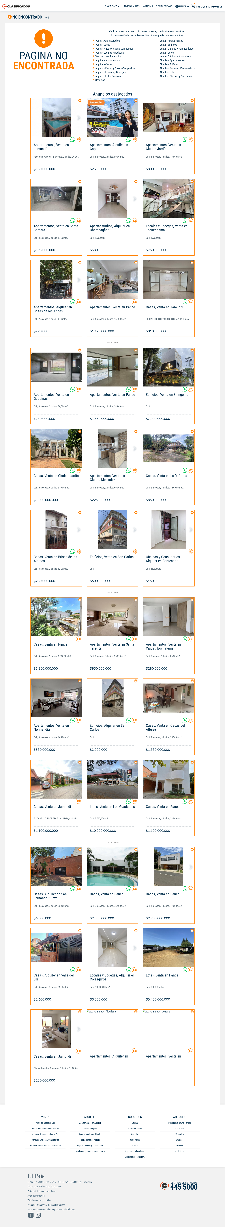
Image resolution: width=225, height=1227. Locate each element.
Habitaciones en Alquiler (90, 1140)
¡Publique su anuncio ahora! (179, 1123)
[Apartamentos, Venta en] (168, 1029)
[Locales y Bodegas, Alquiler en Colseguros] (112, 947)
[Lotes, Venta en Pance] (168, 947)
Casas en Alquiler (90, 1128)
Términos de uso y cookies (39, 1200)
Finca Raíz (111, 6)
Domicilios (135, 1134)
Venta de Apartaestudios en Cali (45, 1134)
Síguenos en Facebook (134, 1151)
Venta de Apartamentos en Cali (45, 1128)
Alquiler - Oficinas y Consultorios (177, 76)
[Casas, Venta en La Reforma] (168, 448)
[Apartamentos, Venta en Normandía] (56, 698)
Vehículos (180, 1134)
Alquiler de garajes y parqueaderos (90, 1151)
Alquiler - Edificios (169, 64)
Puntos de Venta (135, 1128)
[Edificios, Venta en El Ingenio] (168, 367)
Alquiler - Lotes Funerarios (109, 76)
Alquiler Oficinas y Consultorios (90, 1145)
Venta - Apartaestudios (107, 40)
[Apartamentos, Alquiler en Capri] (112, 117)
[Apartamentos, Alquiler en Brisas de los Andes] (56, 279)
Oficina (135, 1123)
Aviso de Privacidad (36, 1195)
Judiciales (179, 1151)
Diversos (179, 1145)
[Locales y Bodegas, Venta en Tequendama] (168, 198)
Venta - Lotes (167, 52)
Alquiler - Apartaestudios (108, 60)
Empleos (179, 1140)
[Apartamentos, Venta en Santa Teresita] (112, 616)
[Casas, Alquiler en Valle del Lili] (56, 947)
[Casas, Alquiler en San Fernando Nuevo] (56, 866)
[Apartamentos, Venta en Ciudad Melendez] (112, 448)
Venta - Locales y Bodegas (109, 52)
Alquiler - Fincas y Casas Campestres (115, 68)
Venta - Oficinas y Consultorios (176, 56)
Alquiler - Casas (103, 64)
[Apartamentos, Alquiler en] (112, 1029)
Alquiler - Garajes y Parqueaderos (177, 68)
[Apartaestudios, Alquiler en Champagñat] (112, 198)
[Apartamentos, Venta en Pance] (112, 279)
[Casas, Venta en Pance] (56, 616)
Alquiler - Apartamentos (172, 60)
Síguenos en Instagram (135, 1157)
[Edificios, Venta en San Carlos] (112, 529)
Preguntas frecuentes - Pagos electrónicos (46, 1205)
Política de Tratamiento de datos (42, 1191)
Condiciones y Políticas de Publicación (44, 1186)
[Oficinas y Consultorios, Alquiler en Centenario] (168, 529)
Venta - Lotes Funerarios (108, 56)
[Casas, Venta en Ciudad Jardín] (56, 448)
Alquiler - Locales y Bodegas (110, 72)
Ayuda (135, 1145)
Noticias (148, 6)
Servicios (100, 80)
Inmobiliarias (132, 6)
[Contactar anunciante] (78, 140)
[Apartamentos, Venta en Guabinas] (56, 367)
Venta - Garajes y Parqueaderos (176, 48)
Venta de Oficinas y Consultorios (45, 1140)
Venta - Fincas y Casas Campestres (114, 48)
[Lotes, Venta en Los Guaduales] (112, 779)
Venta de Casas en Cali (45, 1123)
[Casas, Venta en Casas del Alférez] (168, 698)
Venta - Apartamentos (171, 40)
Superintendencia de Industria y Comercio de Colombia (51, 1209)
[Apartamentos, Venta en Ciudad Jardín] (168, 117)
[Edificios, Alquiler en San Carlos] (112, 698)
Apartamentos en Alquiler (90, 1123)
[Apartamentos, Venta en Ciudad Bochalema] (168, 616)
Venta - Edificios (168, 44)
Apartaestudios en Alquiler (90, 1134)
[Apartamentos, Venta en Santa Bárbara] (56, 198)
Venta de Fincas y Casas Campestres (45, 1145)
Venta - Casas (102, 44)
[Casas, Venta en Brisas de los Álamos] (56, 529)
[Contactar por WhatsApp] (73, 140)
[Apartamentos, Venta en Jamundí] (56, 117)
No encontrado (27, 17)
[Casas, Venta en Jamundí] (168, 279)
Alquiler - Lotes (168, 72)
